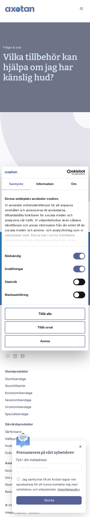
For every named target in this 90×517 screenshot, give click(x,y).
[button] (81, 8)
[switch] (79, 269)
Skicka (49, 500)
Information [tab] (45, 184)
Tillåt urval (45, 327)
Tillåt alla (45, 314)
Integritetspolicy (69, 489)
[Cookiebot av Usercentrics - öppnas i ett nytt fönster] (67, 172)
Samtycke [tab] (16, 184)
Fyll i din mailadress (31, 460)
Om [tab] (73, 184)
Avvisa (45, 341)
